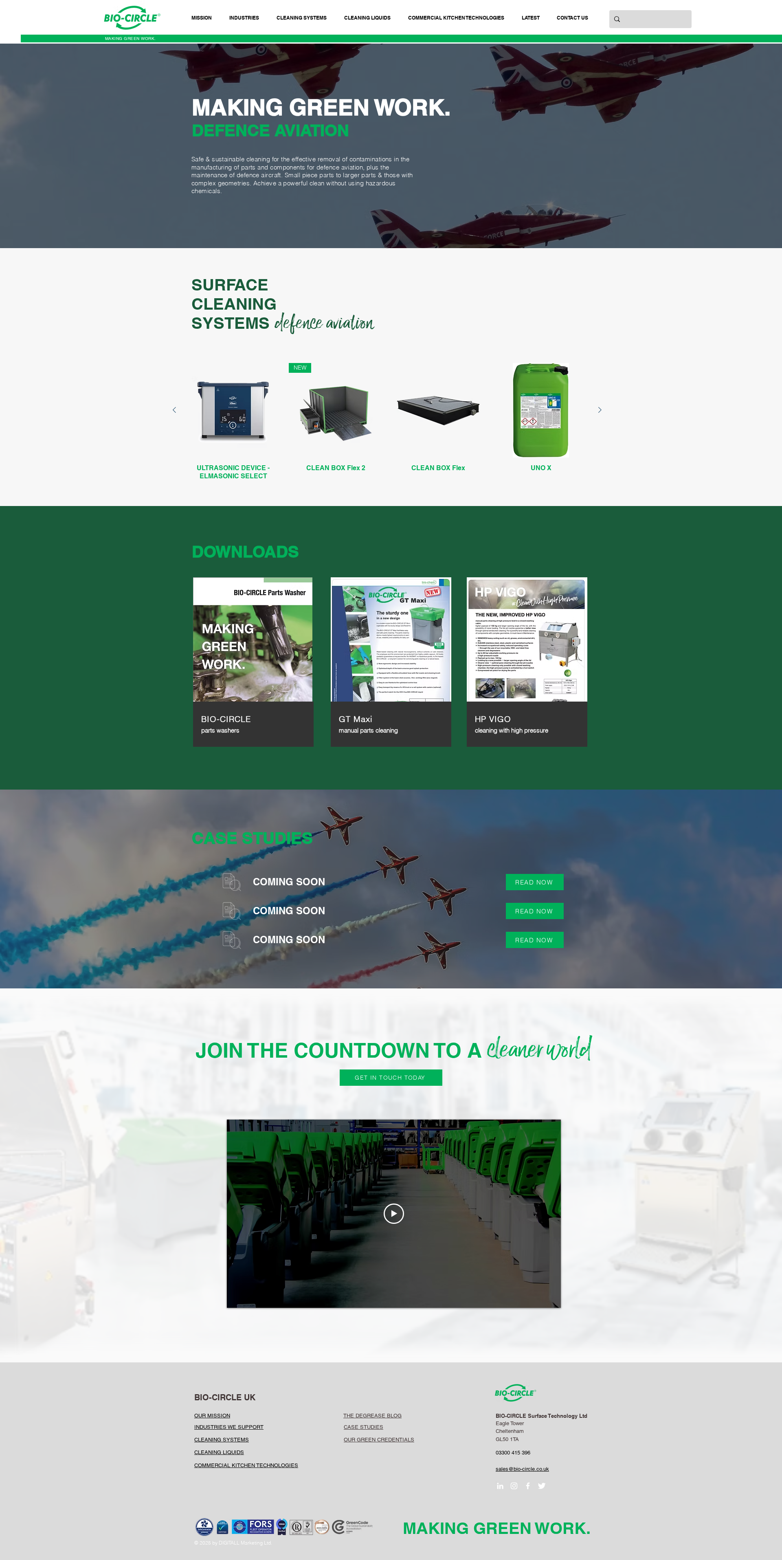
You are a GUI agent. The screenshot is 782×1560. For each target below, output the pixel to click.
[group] (387, 422)
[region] (252, 658)
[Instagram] (514, 1485)
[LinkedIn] (500, 1485)
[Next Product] (600, 410)
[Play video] (394, 1214)
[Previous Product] (174, 410)
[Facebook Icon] (527, 1485)
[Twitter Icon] (541, 1485)
